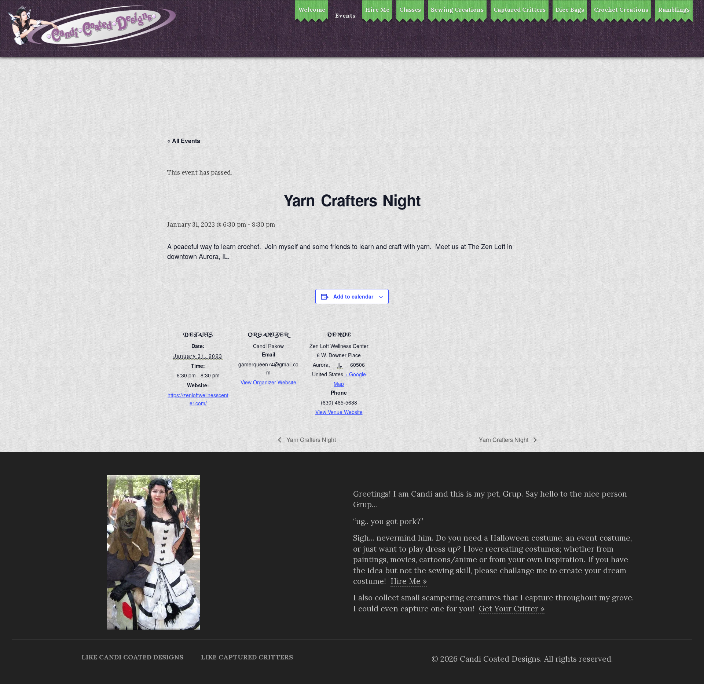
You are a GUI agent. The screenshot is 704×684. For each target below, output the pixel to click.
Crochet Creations (621, 9)
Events (345, 15)
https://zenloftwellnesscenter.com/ (198, 399)
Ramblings (674, 9)
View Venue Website (339, 412)
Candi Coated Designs (500, 659)
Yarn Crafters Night (310, 439)
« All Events (183, 140)
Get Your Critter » (511, 609)
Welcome (311, 9)
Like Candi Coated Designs (132, 657)
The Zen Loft (486, 246)
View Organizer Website (268, 382)
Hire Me (377, 9)
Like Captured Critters (247, 657)
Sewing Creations (457, 9)
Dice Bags (570, 9)
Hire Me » (408, 581)
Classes (410, 9)
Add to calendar (353, 296)
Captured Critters (520, 9)
